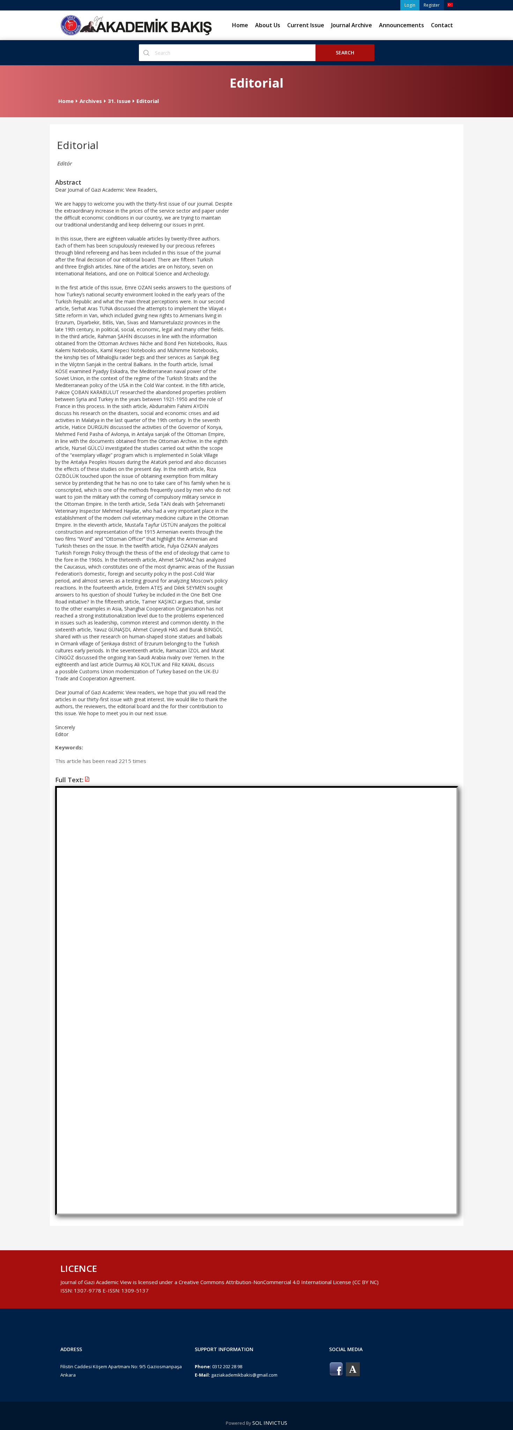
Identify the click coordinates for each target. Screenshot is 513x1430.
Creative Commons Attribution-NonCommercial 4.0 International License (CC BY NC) (279, 1282)
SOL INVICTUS (269, 1422)
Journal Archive (351, 25)
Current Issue (305, 25)
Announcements (401, 25)
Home (240, 25)
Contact (442, 25)
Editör (64, 163)
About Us (267, 25)
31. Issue (119, 100)
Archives (91, 100)
